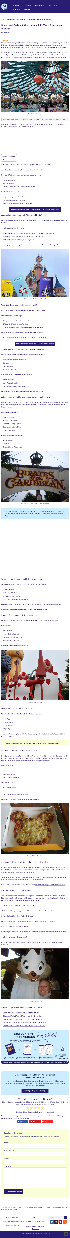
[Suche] (65, 1217)
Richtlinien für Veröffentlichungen (12, 1221)
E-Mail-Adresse (9, 1150)
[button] (22, 1121)
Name (6, 1143)
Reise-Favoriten (52, 5)
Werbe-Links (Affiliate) (12, 1225)
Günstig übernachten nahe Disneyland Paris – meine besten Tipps (24, 1022)
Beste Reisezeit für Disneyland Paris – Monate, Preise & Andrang (24, 1026)
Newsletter (27, 9)
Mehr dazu (61, 119)
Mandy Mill (7, 32)
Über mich (16, 9)
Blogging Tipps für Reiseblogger (35, 1221)
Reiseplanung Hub (31, 1226)
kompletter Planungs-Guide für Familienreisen (50, 885)
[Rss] (65, 1222)
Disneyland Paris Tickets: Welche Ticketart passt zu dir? (21, 1013)
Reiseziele (16, 5)
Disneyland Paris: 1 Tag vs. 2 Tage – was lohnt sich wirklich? (22, 1016)
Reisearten (27, 5)
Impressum (41, 1226)
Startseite (4, 19)
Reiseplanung (39, 5)
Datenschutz (35, 1229)
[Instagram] (56, 1222)
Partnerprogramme (12, 1209)
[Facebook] (52, 1222)
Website (6, 1158)
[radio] (27, 1108)
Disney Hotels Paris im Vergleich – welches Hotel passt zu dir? (23, 1019)
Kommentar (8, 1166)
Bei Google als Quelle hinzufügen (35, 1091)
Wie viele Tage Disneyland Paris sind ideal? (29, 332)
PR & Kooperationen (12, 1217)
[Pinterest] (60, 1222)
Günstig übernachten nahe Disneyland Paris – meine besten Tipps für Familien (32, 743)
